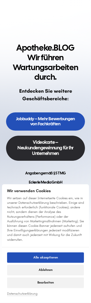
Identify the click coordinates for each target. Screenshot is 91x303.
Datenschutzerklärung (22, 294)
